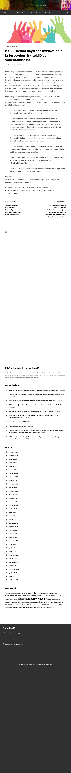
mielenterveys (53, 602)
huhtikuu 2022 (13, 526)
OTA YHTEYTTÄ (46, 12)
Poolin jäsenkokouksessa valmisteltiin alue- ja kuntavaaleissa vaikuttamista (32, 400)
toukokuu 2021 (13, 562)
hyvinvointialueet (52, 593)
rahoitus (37, 190)
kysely (16, 602)
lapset (19, 602)
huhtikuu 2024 (13, 477)
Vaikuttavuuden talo (38, 607)
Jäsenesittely (44, 595)
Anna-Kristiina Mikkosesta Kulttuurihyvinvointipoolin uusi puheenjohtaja (31, 411)
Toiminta (17, 12)
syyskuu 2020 (13, 573)
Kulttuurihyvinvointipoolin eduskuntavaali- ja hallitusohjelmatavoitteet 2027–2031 (34, 390)
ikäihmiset (21, 595)
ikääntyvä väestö (29, 595)
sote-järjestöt (38, 604)
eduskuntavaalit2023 (13, 187)
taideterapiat (8, 607)
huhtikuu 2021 (13, 565)
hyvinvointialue (43, 593)
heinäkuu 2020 (13, 580)
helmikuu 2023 (13, 498)
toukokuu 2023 (13, 487)
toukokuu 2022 (13, 523)
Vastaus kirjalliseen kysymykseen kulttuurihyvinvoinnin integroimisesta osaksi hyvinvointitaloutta (13, 209)
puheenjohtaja (15, 604)
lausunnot (23, 602)
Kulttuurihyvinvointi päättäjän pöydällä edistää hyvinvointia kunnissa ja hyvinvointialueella (36, 394)
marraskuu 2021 (14, 541)
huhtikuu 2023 (13, 491)
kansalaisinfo (60, 595)
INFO (10, 12)
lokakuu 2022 (13, 509)
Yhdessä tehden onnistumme (17, 426)
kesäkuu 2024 (13, 470)
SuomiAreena (46, 605)
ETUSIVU (3, 12)
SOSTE (33, 604)
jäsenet (49, 595)
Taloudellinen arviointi (17, 607)
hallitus (19, 593)
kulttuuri (21, 599)
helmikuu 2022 (13, 533)
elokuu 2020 (12, 576)
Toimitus (14, 64)
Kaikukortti (54, 595)
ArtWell (7, 593)
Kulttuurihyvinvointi (11, 46)
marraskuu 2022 (14, 505)
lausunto (28, 602)
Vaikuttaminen (35, 12)
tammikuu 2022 (13, 537)
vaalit (8, 193)
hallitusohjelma (29, 187)
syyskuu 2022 (13, 512)
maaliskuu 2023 (13, 494)
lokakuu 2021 (13, 544)
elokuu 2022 (12, 516)
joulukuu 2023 (13, 480)
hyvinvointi (36, 593)
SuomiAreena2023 (54, 604)
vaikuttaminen (30, 607)
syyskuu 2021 (13, 548)
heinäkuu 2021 (13, 555)
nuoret (61, 602)
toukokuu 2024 (13, 473)
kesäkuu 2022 (13, 519)
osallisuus (27, 190)
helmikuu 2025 (13, 455)
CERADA (11, 593)
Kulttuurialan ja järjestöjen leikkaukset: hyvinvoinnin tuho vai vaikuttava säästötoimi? (35, 405)
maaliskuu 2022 (13, 530)
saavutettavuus (49, 190)
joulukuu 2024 (13, 459)
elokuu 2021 (12, 551)
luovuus (32, 602)
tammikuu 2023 (13, 502)
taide (61, 605)
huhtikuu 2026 (13, 452)
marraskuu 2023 (14, 484)
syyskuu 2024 (13, 462)
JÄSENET (24, 12)
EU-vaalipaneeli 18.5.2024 (17, 422)
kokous (15, 599)
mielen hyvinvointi (40, 602)
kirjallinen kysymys (9, 599)
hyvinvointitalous (44, 187)
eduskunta (15, 593)
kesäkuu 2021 (13, 558)
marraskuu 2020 (14, 569)
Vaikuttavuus (45, 607)
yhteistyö (18, 193)
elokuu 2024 (12, 466)
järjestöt (38, 596)
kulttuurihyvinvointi (13, 190)
